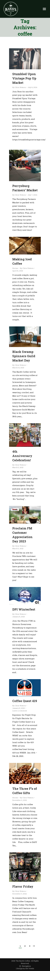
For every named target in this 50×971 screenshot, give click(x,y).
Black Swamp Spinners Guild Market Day (23, 356)
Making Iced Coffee (22, 261)
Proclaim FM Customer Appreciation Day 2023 (22, 534)
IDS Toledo (29, 968)
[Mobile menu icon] (44, 8)
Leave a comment (19, 711)
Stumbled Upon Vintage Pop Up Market (24, 78)
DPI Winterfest (23, 609)
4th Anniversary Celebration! (22, 455)
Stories (15, 268)
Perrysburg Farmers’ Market (25, 188)
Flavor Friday (22, 886)
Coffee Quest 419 (24, 701)
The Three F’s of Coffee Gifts (24, 791)
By (19, 87)
